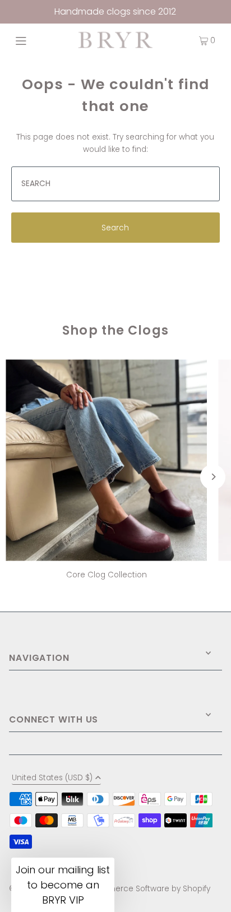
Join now (62, 515)
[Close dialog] (209, 364)
